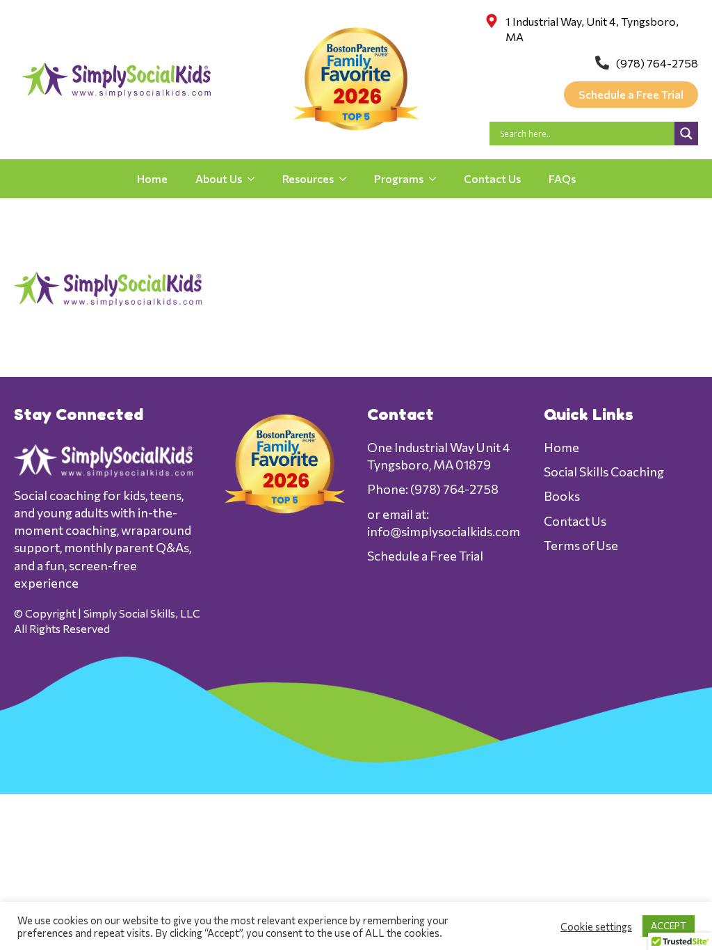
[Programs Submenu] (436, 178)
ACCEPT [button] (668, 925)
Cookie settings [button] (596, 926)
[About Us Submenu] (255, 178)
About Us (218, 178)
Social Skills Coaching (604, 471)
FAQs (562, 178)
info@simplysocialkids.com (443, 531)
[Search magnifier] (686, 133)
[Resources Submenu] (347, 178)
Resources (308, 178)
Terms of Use (581, 545)
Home (152, 178)
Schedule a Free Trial (425, 555)
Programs (398, 178)
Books (562, 496)
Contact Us (492, 178)
